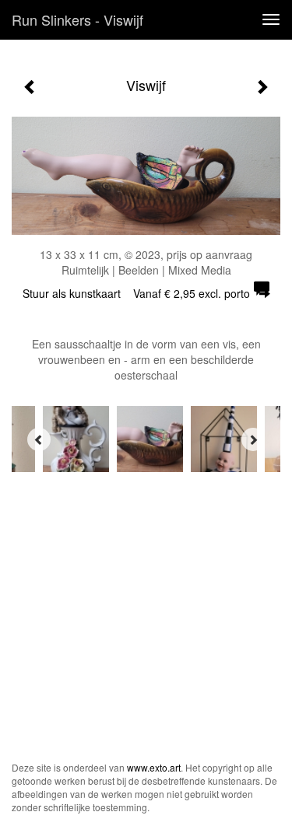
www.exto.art (154, 767)
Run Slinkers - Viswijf (77, 19)
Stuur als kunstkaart (136, 293)
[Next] (253, 439)
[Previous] (39, 439)
